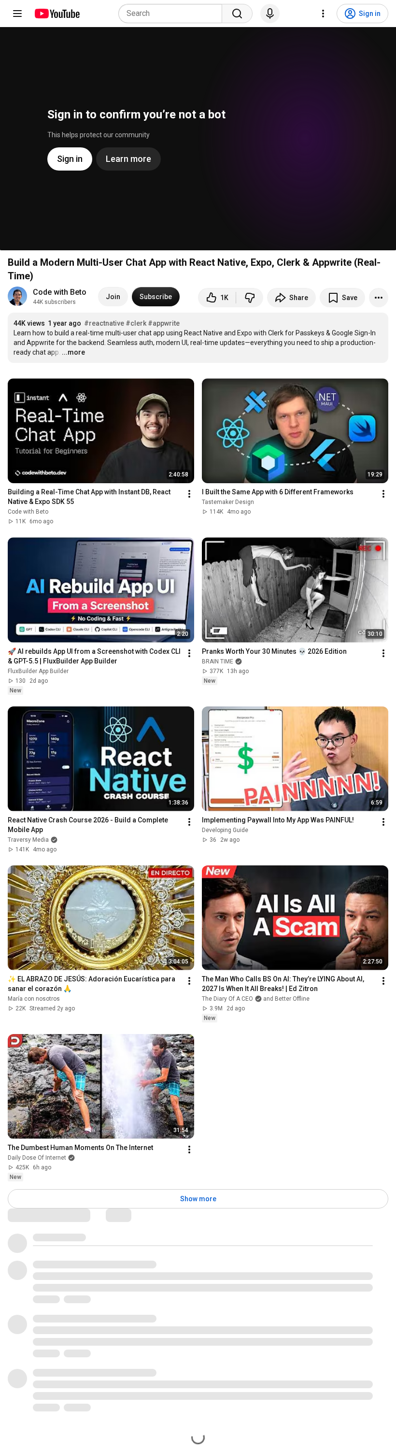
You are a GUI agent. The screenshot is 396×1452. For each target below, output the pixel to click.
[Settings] (323, 13)
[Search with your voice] (270, 13)
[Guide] (17, 13)
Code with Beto (59, 292)
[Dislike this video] (249, 297)
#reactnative (104, 323)
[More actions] (378, 297)
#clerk (136, 323)
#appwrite (164, 323)
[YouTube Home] (56, 13)
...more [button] (73, 352)
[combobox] (173, 13)
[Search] (237, 13)
